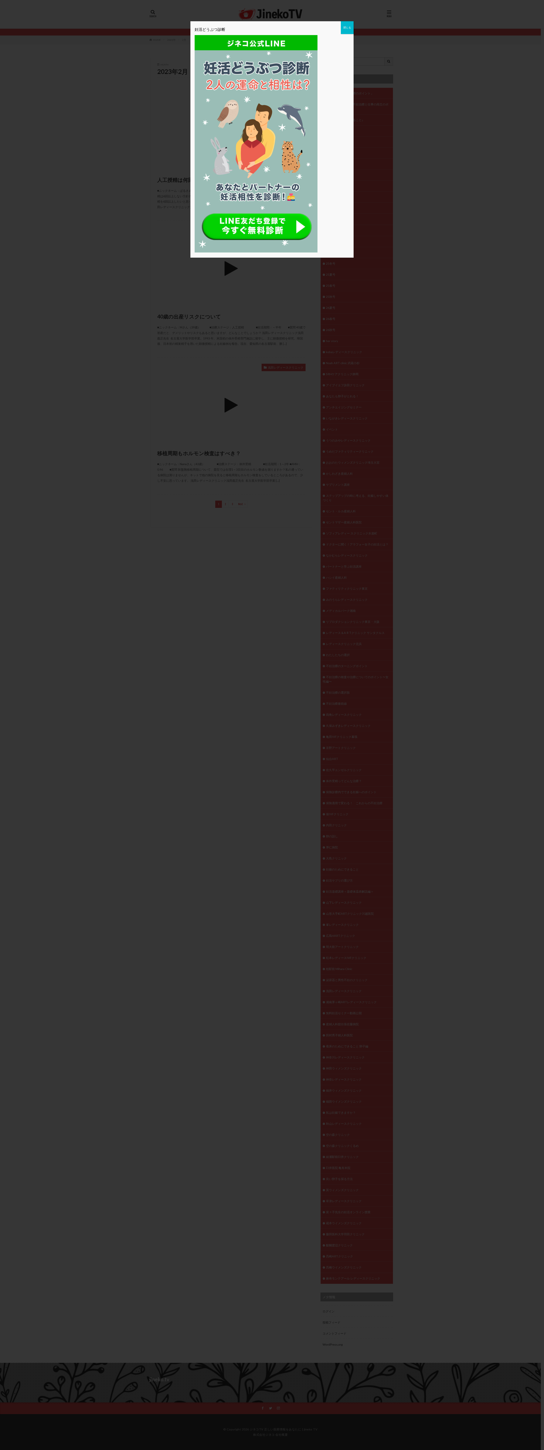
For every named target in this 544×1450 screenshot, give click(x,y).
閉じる (347, 27)
